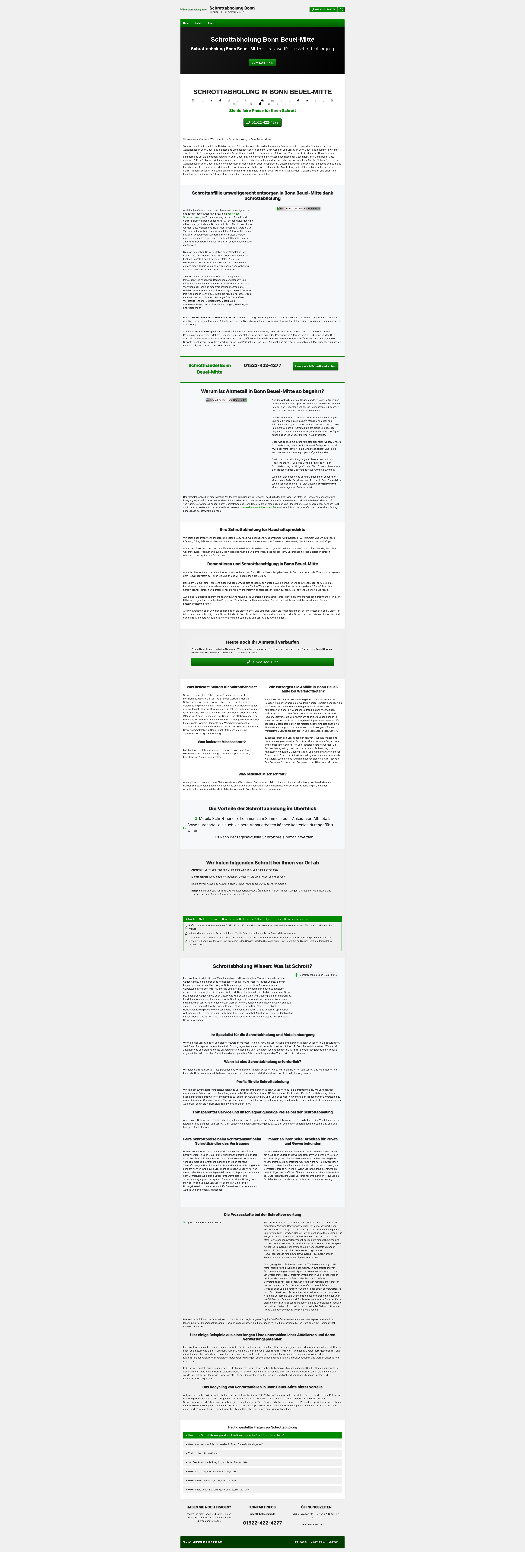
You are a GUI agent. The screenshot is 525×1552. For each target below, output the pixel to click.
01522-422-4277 (262, 365)
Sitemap (333, 1541)
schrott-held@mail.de (262, 1514)
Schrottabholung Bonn (232, 7)
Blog (210, 23)
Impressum (301, 1541)
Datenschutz (318, 1541)
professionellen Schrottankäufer (258, 507)
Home (186, 23)
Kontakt (198, 23)
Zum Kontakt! (262, 62)
